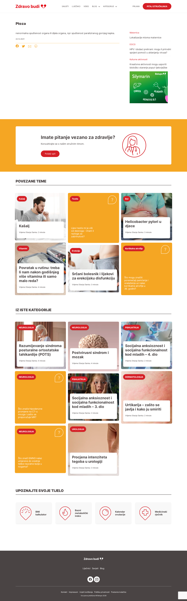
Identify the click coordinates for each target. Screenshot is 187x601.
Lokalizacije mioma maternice (145, 37)
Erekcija (76, 250)
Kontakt (64, 592)
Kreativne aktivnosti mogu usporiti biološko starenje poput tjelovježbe (148, 66)
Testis (75, 198)
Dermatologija (134, 376)
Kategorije (108, 6)
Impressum (73, 592)
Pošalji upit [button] (50, 153)
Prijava (136, 6)
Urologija (78, 429)
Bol (126, 198)
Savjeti (65, 6)
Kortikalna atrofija (134, 248)
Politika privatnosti (102, 592)
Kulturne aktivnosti (138, 59)
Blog (94, 6)
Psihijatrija (132, 327)
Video (86, 6)
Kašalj (22, 198)
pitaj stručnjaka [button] (157, 6)
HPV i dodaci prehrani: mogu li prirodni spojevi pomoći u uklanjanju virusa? (150, 51)
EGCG (132, 44)
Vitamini (23, 248)
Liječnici (76, 6)
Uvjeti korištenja (86, 592)
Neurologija (26, 327)
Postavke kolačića (118, 592)
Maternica (134, 32)
